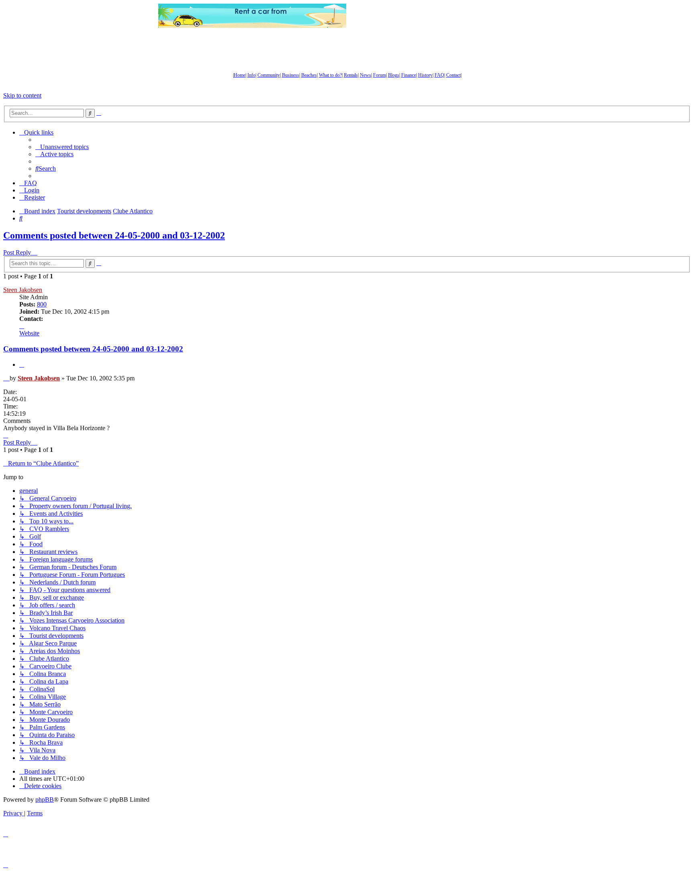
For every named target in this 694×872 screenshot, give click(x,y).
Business (290, 75)
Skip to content (22, 95)
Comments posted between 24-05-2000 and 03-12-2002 (114, 235)
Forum (379, 75)
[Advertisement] (441, 16)
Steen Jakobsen (22, 289)
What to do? (330, 75)
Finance (408, 75)
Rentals (351, 75)
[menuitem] (62, 146)
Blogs (393, 75)
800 (42, 304)
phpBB (44, 799)
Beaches (309, 75)
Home (239, 75)
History (425, 75)
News (365, 75)
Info (251, 75)
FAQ (439, 75)
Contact (453, 75)
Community (268, 75)
